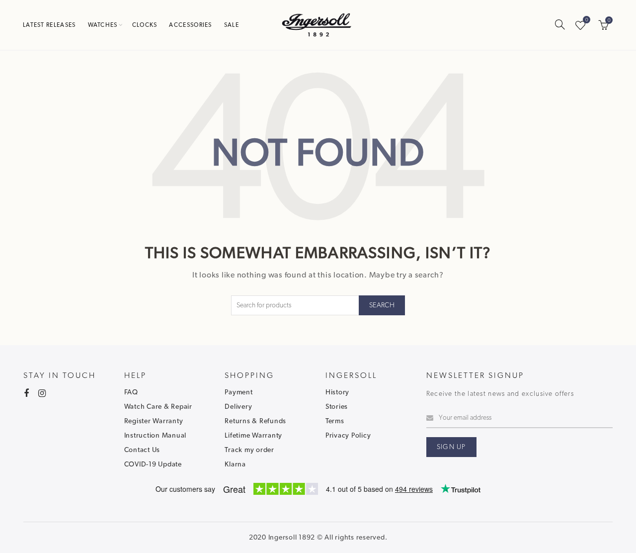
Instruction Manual (155, 435)
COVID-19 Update (153, 464)
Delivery (238, 406)
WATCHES (103, 25)
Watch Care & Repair (158, 406)
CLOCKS (145, 25)
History (337, 392)
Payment (238, 392)
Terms (334, 421)
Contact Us (142, 450)
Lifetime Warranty (253, 435)
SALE (231, 25)
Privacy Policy (348, 435)
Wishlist (586, 20)
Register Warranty (153, 421)
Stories (336, 406)
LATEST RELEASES (49, 25)
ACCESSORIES (190, 25)
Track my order (249, 450)
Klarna (235, 464)
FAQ (131, 392)
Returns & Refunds (255, 421)
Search (382, 305)
